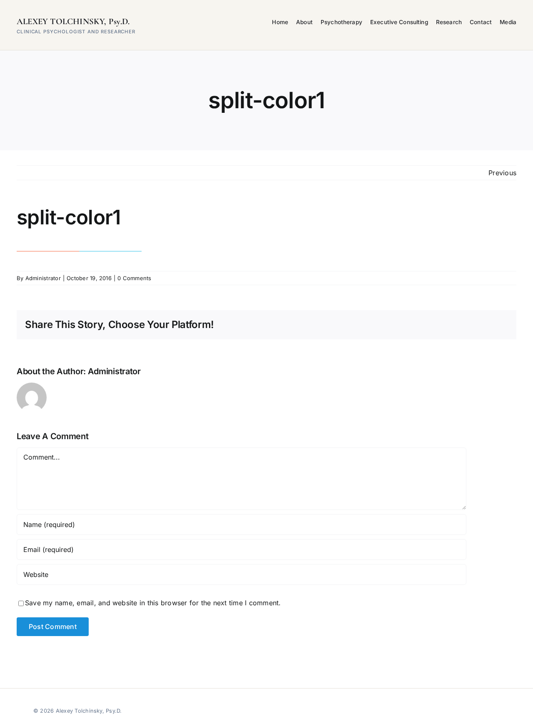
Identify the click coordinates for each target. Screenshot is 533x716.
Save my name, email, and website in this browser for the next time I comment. (153, 603)
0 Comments (134, 278)
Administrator (43, 278)
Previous (502, 173)
